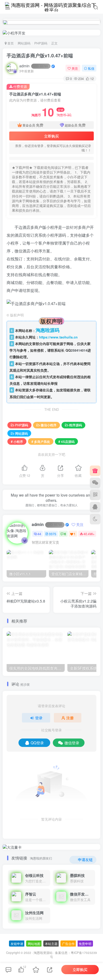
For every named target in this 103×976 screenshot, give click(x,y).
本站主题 (51, 943)
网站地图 (34, 943)
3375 (52, 534)
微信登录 (71, 742)
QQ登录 (37, 742)
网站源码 (24, 43)
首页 (10, 43)
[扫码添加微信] (95, 483)
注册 (70, 717)
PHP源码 (40, 43)
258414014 (79, 350)
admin (33, 65)
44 (39, 534)
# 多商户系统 (40, 441)
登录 (39, 717)
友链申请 (17, 943)
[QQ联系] (95, 507)
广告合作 (68, 943)
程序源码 (75, 425)
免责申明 (85, 943)
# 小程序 (17, 441)
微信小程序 (49, 425)
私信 (91, 68)
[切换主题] (95, 519)
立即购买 (51, 136)
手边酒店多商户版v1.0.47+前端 (40, 55)
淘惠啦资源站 (43, 952)
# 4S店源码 (66, 441)
